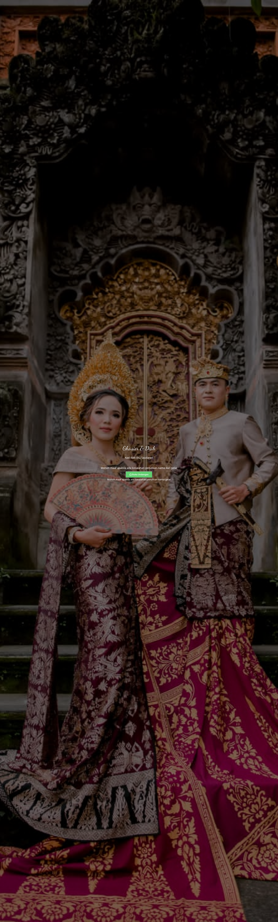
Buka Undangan (140, 474)
